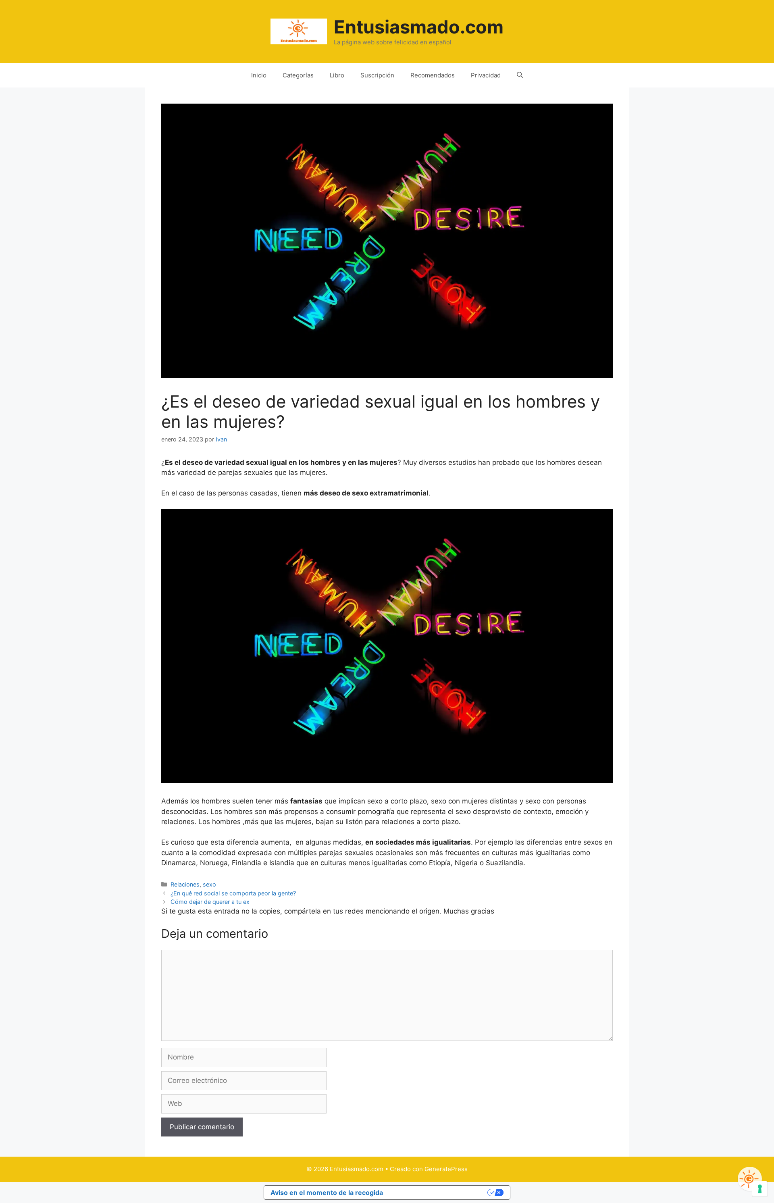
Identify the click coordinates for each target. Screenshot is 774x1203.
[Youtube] (750, 1179)
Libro (337, 75)
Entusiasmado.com (419, 27)
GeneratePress (446, 1169)
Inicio (258, 75)
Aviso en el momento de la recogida (326, 1192)
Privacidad (486, 75)
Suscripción (377, 75)
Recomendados (432, 75)
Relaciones (185, 884)
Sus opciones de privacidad (439, 1192)
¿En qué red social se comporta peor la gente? (233, 893)
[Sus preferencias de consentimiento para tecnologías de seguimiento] (760, 1189)
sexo (209, 884)
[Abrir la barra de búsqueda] (520, 75)
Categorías (298, 75)
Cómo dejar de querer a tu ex (210, 901)
